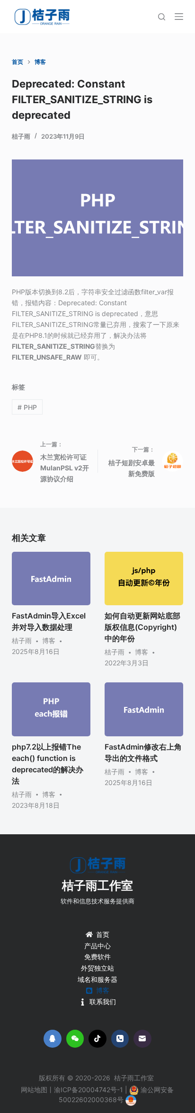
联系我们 (102, 1002)
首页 (102, 934)
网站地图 (34, 1090)
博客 (48, 640)
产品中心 (97, 946)
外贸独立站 (97, 968)
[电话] (120, 1039)
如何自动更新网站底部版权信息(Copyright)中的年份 (142, 627)
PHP (27, 407)
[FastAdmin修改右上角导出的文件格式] (144, 709)
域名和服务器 (97, 979)
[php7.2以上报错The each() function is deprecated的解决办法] (51, 709)
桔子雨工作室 (97, 885)
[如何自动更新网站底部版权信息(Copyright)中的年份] (144, 578)
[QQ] (53, 1039)
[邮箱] (142, 1039)
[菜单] (179, 16)
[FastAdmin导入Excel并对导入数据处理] (51, 578)
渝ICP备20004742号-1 (88, 1090)
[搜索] (161, 16)
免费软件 (97, 957)
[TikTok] (97, 1039)
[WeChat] (75, 1039)
